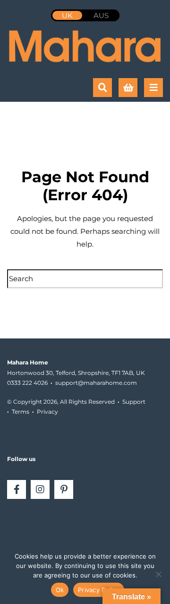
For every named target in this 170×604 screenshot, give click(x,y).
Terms (20, 411)
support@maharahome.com (96, 382)
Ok (60, 590)
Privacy (47, 411)
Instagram (40, 489)
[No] (158, 574)
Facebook (16, 489)
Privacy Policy (98, 590)
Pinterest (63, 489)
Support (133, 401)
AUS (101, 15)
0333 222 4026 (27, 382)
